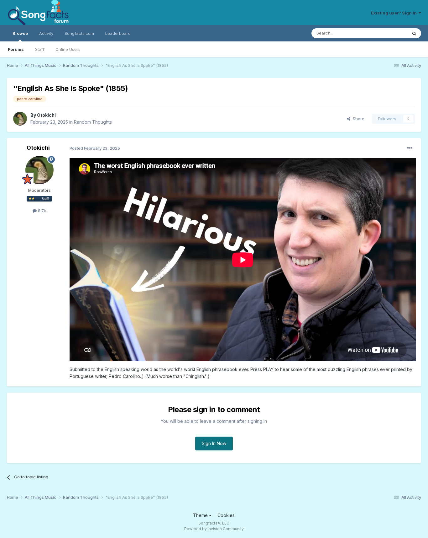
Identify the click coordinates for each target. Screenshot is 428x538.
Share (357, 118)
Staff (39, 49)
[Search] (414, 33)
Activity (46, 33)
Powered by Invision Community (214, 528)
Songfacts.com (79, 33)
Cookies (226, 515)
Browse (20, 33)
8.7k (41, 210)
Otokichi (46, 115)
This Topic (389, 33)
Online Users (68, 49)
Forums (16, 49)
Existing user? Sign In (395, 12)
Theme (201, 515)
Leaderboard (118, 33)
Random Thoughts (93, 122)
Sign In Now (214, 443)
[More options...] (410, 148)
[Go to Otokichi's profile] (20, 119)
